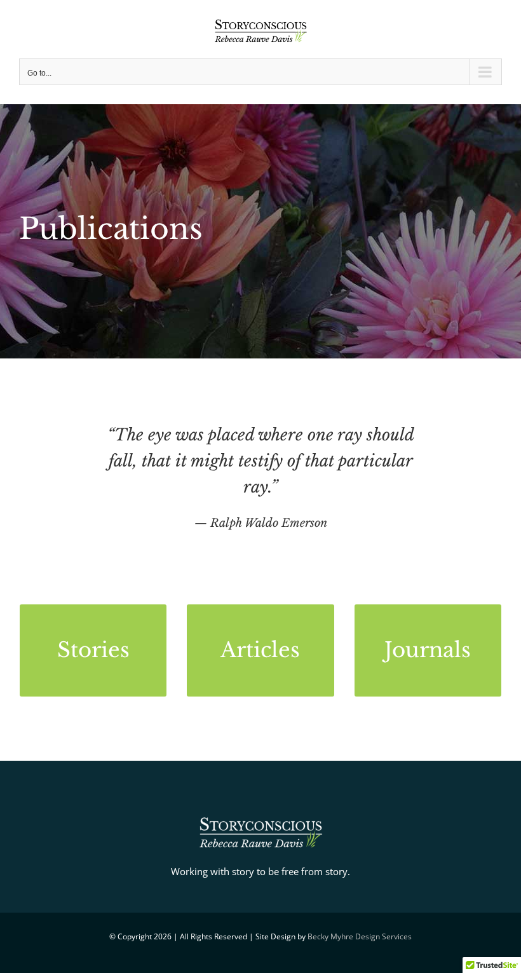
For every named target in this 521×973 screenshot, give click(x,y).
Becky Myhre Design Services (360, 936)
